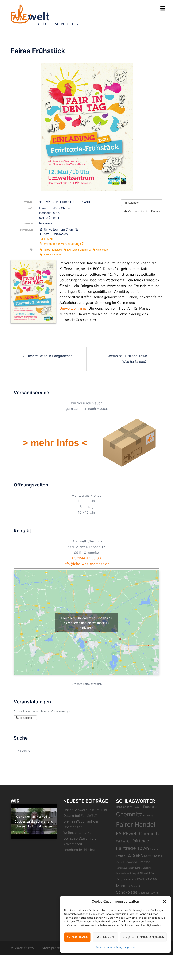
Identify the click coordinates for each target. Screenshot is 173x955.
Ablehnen (105, 937)
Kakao (158, 855)
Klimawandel (131, 862)
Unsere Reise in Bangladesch (49, 356)
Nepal (135, 873)
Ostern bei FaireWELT (80, 815)
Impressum (130, 947)
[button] (164, 901)
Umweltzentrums (72, 308)
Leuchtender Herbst (79, 850)
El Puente (148, 815)
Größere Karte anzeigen (87, 683)
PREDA (130, 879)
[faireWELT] (45, 14)
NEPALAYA (147, 873)
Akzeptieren (77, 937)
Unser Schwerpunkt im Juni (85, 810)
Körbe (138, 868)
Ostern (120, 879)
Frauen (120, 855)
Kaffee (148, 856)
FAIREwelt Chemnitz (79, 249)
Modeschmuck (123, 873)
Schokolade (126, 892)
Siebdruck (143, 892)
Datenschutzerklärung (109, 947)
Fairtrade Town (132, 848)
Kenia (119, 862)
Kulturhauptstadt (125, 868)
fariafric (154, 849)
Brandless (150, 807)
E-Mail (48, 239)
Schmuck (136, 886)
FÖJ (129, 855)
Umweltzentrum (52, 254)
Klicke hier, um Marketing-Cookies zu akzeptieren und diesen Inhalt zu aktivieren (86, 622)
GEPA (138, 855)
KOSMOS (145, 862)
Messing (147, 868)
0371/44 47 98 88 (86, 558)
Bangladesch (124, 806)
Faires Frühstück (52, 249)
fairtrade (140, 840)
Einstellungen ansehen (143, 937)
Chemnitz (129, 814)
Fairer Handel (135, 824)
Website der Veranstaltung (61, 244)
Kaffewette (102, 249)
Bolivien (138, 807)
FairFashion (123, 841)
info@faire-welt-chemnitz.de (86, 564)
